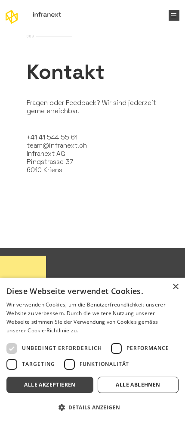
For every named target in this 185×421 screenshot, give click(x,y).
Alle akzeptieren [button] (49, 384)
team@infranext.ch (57, 145)
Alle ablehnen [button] (138, 384)
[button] (92, 406)
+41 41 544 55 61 (52, 137)
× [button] (175, 287)
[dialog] (92, 349)
